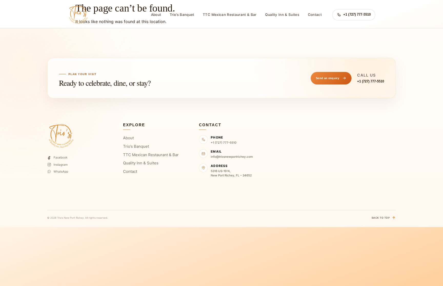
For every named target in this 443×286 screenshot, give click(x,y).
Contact (315, 15)
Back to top (381, 217)
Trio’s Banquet (182, 15)
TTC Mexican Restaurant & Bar (229, 15)
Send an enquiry (327, 78)
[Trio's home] (78, 15)
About (156, 15)
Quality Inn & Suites (282, 15)
